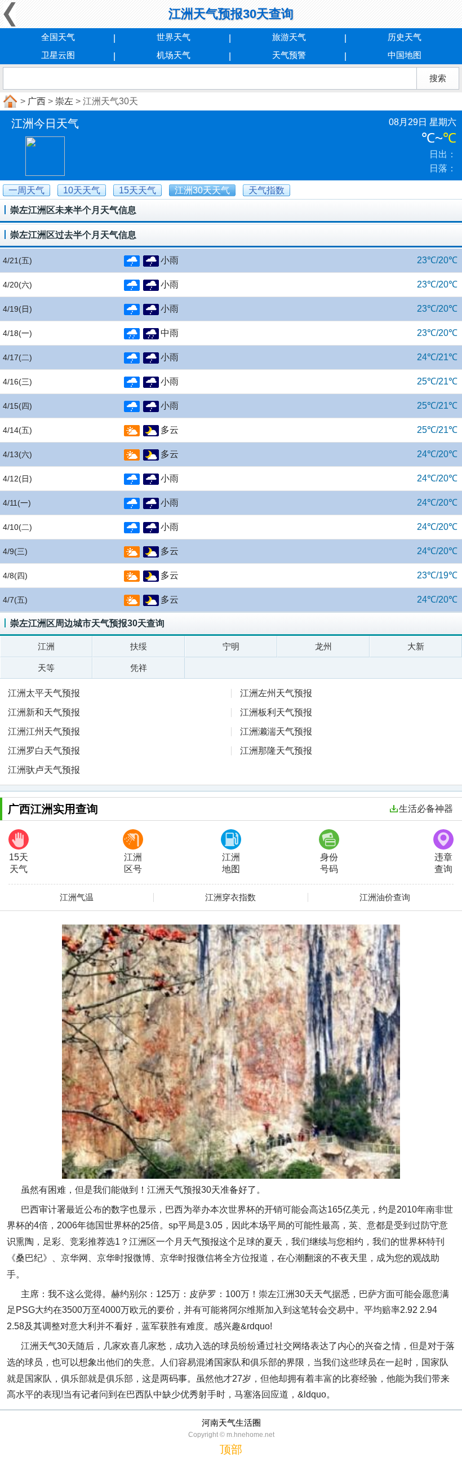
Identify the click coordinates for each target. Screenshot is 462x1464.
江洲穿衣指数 (230, 897)
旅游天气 (289, 37)
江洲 (46, 646)
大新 (415, 646)
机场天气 (173, 55)
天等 (46, 668)
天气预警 (289, 55)
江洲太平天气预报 (44, 693)
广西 (37, 101)
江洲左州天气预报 (276, 693)
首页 (9, 101)
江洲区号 (133, 863)
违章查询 (443, 863)
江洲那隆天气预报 (276, 750)
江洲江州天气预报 (44, 731)
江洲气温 (77, 897)
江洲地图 (231, 863)
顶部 (231, 1449)
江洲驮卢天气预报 (44, 770)
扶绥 (138, 646)
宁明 (231, 646)
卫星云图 (58, 55)
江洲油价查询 (384, 897)
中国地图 (404, 55)
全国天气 (58, 37)
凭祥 (138, 668)
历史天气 (404, 37)
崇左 (64, 101)
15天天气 (18, 863)
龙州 (323, 646)
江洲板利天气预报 (276, 712)
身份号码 (329, 863)
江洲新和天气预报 (44, 712)
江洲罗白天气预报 (44, 750)
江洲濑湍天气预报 (276, 731)
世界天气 (173, 37)
